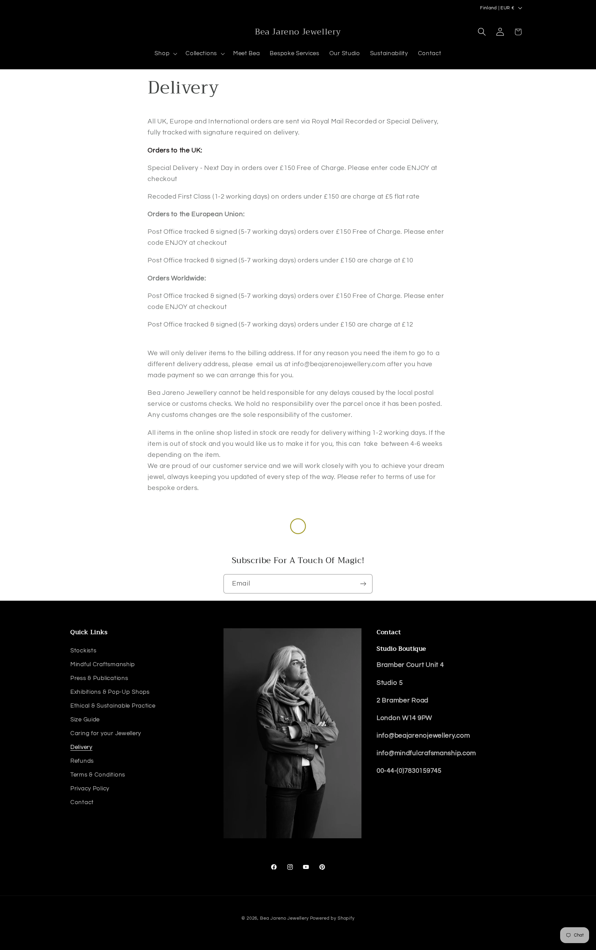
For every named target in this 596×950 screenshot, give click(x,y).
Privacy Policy (89, 788)
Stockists (83, 650)
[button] (165, 53)
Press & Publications (99, 678)
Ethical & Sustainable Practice (113, 705)
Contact (82, 802)
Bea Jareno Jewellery (284, 918)
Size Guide (85, 719)
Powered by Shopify (332, 918)
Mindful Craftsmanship (102, 664)
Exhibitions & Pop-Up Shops (110, 692)
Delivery (81, 747)
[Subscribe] (363, 583)
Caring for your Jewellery (105, 733)
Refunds (82, 761)
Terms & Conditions (97, 774)
